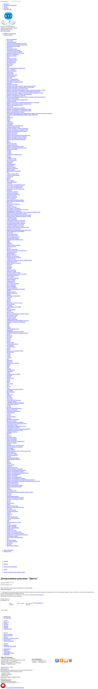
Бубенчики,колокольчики (13, 411)
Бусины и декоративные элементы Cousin (18, 313)
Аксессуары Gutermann (13, 283)
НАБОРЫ (9, 466)
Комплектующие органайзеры (15, 446)
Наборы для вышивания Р (13, 474)
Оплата (6, 6)
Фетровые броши (11, 540)
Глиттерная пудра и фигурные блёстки (17, 423)
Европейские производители (14, 154)
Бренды (6, 637)
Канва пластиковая (12, 440)
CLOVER (9, 183)
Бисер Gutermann (11, 285)
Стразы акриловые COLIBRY (14, 51)
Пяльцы (9, 339)
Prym (8, 57)
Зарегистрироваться (6, 589)
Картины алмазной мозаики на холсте (17, 43)
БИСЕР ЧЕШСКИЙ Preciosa (14, 408)
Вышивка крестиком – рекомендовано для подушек (20, 87)
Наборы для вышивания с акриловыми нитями (19, 109)
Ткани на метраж (11, 269)
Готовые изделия (11, 62)
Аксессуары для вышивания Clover (16, 184)
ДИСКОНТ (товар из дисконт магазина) (17, 333)
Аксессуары (10, 72)
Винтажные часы (11, 61)
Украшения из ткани (12, 536)
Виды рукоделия (8, 635)
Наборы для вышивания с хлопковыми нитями (19, 110)
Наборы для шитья (11, 206)
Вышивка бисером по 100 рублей (15, 53)
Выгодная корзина (8, 550)
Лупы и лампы (10, 464)
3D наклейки (10, 345)
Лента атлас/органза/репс (13, 237)
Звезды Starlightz (11, 309)
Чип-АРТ (9, 544)
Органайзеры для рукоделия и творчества (17, 209)
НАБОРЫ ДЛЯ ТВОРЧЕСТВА (15, 125)
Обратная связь (8, 9)
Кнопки (9, 444)
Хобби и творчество (12, 319)
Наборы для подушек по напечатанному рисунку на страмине (23, 102)
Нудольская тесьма (12, 490)
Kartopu (9, 294)
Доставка (6, 8)
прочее (8, 500)
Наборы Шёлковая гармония (14, 486)
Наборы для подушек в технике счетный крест (19, 103)
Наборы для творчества (10, 33)
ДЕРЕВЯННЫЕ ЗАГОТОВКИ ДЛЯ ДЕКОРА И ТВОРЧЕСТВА (23, 212)
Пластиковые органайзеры (14, 210)
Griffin (8, 372)
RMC (8, 393)
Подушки (9, 337)
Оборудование (7, 639)
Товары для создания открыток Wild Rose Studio (19, 260)
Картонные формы (12, 442)
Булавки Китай (11, 412)
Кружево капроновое (12, 455)
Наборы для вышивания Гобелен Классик (18, 473)
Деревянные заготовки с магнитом (16, 220)
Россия (8, 156)
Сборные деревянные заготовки (15, 226)
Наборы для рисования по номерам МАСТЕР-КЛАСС (21, 479)
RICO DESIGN (11, 392)
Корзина (6, 626)
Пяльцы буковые (11, 167)
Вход (2, 31)
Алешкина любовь (11, 401)
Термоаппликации (11, 42)
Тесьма (8, 523)
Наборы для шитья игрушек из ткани (16, 138)
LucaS (8, 116)
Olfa (8, 385)
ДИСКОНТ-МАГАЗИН (10, 646)
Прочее (9, 248)
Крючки (9, 456)
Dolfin (8, 366)
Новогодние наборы (12, 149)
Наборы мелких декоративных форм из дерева (19, 216)
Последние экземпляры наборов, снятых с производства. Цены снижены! (26, 97)
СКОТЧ (9, 512)
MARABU (9, 243)
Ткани (8, 341)
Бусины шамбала (11, 416)
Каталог (6, 564)
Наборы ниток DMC (12, 75)
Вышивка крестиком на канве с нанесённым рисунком (21, 86)
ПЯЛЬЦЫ (9, 162)
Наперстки (9, 335)
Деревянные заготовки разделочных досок (18, 227)
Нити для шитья (11, 69)
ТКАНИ (9, 268)
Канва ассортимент (12, 438)
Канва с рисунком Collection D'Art (15, 441)
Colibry (8, 298)
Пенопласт (9, 264)
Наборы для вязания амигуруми (15, 146)
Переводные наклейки (13, 496)
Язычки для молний (12, 197)
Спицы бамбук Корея (12, 516)
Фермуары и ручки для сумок (14, 302)
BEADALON (10, 352)
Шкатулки (9, 47)
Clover (8, 353)
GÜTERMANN (11, 282)
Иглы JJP (9, 436)
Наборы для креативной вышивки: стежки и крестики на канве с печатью (26, 90)
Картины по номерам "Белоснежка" (16, 322)
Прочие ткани (10, 503)
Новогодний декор (12, 143)
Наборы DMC (10, 73)
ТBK (8, 521)
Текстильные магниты (12, 275)
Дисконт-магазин (11, 318)
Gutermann (9, 375)
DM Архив (9, 361)
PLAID (8, 386)
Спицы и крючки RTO (13, 173)
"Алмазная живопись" (12, 344)
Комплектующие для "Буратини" (15, 445)
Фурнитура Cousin (11, 316)
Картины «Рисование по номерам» (16, 108)
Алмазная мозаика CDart (13, 127)
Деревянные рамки (12, 217)
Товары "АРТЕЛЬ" (12, 526)
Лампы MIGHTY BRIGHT (14, 459)
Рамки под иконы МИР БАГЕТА (15, 507)
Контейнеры (10, 448)
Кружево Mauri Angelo (12, 238)
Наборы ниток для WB (13, 363)
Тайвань (9, 157)
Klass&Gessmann (11, 164)
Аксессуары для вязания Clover (15, 186)
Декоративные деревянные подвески (16, 426)
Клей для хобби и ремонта (13, 245)
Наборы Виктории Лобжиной (14, 468)
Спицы (8, 515)
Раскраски (9, 508)
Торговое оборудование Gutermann (16, 289)
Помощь (6, 627)
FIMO (8, 241)
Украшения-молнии (12, 49)
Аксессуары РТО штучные (14, 400)
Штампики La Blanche (12, 545)
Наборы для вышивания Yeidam (15, 471)
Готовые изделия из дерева (14, 228)
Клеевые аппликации (12, 193)
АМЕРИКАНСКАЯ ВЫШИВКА (15, 403)
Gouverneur (10, 124)
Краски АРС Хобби (12, 453)
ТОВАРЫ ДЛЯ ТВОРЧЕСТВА (15, 239)
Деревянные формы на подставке (15, 224)
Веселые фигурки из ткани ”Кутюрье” (17, 274)
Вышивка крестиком (12, 84)
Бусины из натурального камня (15, 350)
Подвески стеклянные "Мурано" (15, 499)
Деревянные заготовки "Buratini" (15, 331)
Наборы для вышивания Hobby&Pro (16, 470)
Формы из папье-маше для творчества (17, 250)
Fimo (8, 140)
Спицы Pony (10, 176)
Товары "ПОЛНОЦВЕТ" (13, 527)
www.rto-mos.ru (4, 1)
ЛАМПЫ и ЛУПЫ (12, 158)
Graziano (9, 153)
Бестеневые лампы (12, 160)
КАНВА (9, 150)
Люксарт (9, 265)
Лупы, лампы (10, 161)
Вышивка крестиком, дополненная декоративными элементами (23, 91)
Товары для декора (11, 530)
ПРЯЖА (9, 290)
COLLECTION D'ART (13, 98)
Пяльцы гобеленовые (12, 505)
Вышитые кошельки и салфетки (15, 422)
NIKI (8, 382)
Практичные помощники (13, 194)
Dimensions (9, 360)
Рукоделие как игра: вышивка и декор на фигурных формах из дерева (25, 92)
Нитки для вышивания (13, 54)
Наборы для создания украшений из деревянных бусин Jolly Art (23, 481)
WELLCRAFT (10, 276)
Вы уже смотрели (38, 603)
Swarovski (9, 297)
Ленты (8, 462)
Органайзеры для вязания (13, 50)
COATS (9, 355)
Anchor (8, 348)
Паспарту (9, 495)
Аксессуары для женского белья (15, 199)
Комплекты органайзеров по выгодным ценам (19, 230)
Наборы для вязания (12, 475)
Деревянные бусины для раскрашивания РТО (19, 429)
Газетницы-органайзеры (13, 204)
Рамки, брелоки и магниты (14, 263)
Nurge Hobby (10, 383)
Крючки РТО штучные (13, 457)
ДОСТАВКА (7, 651)
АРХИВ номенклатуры (13, 328)
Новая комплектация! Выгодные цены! (17, 44)
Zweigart (9, 151)
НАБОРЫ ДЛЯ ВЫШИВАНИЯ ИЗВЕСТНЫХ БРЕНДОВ (22, 114)
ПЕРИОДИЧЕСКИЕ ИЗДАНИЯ (15, 497)
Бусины (9, 300)
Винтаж (9, 178)
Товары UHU (10, 529)
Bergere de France (11, 291)
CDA (8, 324)
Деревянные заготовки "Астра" (15, 430)
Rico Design (10, 390)
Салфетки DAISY (11, 258)
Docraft (8, 364)
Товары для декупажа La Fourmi (15, 533)
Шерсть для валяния (12, 249)
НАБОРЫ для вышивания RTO (15, 81)
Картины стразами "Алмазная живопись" (17, 128)
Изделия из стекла (11, 437)
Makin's (9, 242)
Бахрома (9, 407)
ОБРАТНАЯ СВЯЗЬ (9, 653)
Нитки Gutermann (11, 286)
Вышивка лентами (11, 55)
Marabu (8, 142)
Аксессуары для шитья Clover (14, 187)
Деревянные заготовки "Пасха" (15, 389)
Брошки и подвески (12, 409)
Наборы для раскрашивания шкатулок (17, 147)
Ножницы (9, 489)
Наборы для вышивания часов (15, 105)
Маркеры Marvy (11, 253)
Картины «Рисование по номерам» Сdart (17, 130)
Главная (6, 561)
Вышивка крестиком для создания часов (17, 88)
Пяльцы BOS (10, 165)
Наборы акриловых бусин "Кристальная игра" (19, 451)
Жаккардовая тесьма (12, 235)
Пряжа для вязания (12, 71)
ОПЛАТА (6, 650)
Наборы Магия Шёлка (12, 482)
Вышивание (10, 330)
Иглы (8, 179)
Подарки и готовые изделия (11, 638)
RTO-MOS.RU (7, 618)
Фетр (8, 538)
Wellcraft (9, 396)
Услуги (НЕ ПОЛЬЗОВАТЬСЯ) (15, 537)
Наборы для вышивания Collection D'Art (17, 99)
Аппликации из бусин (12, 404)
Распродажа (10, 40)
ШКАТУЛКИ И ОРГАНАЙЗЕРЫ (15, 201)
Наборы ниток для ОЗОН (13, 374)
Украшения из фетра (12, 60)
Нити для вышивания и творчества (16, 68)
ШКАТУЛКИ (10, 342)
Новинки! (9, 83)
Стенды (9, 519)
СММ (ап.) (9, 514)
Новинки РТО (7, 551)
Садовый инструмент (12, 511)
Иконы (8, 308)
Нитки (8, 488)
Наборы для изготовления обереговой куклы (18, 135)
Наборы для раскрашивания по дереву (17, 131)
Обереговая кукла (11, 246)
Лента (8, 460)
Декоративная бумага (12, 145)
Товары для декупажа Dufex (14, 532)
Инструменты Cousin (12, 315)
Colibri (8, 356)
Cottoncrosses (10, 123)
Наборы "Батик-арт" (12, 134)
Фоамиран (9, 267)
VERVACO (10, 121)
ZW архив (9, 397)
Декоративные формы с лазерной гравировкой (19, 215)
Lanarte (8, 327)
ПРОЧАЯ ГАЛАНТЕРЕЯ (13, 296)
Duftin (8, 120)
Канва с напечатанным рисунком (15, 112)
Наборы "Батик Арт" (12, 467)
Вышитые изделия (11, 58)
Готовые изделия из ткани (13, 272)
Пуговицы (9, 65)
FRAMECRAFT (11, 370)
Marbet (8, 349)
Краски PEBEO (11, 449)
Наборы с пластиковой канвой (15, 485)
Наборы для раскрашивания (14, 477)
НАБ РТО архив (11, 346)
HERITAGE (10, 117)
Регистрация (7, 31)
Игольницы (10, 205)
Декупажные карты (12, 252)
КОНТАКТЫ (7, 649)
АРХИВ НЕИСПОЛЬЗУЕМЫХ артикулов (18, 320)
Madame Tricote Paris (12, 293)
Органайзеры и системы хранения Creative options (20, 492)
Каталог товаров (8, 35)
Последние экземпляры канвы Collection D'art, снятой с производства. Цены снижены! (29, 113)
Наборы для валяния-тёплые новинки (16, 136)
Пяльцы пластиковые (12, 168)
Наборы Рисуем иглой (12, 484)
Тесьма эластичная (11, 525)
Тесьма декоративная (12, 234)
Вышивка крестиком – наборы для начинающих (19, 94)
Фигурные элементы (12, 541)
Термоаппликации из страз (14, 522)
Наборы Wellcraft (11, 279)
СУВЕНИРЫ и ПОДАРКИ (14, 307)
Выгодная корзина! (12, 39)
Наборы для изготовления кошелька (16, 139)
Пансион (9, 493)
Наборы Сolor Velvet (12, 132)
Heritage (9, 377)
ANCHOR (9, 77)
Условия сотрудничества (10, 5)
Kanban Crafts (10, 378)
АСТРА (9, 405)
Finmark (9, 368)
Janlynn (8, 119)
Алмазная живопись (12, 431)
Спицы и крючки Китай (13, 175)
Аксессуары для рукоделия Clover (15, 189)
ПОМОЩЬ (6, 654)
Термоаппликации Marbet (13, 46)
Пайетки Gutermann (12, 287)
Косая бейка (10, 64)
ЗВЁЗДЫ (9, 433)
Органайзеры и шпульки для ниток (16, 221)
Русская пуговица (11, 510)
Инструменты (10, 180)
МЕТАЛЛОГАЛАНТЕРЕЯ (14, 171)
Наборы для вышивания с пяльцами (16, 95)
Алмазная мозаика (11, 101)
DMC (8, 66)
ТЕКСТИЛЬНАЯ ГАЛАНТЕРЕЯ (15, 231)
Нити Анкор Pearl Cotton (13, 80)
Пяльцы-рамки (10, 169)
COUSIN (9, 311)
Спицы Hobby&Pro (12, 182)
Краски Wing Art (11, 452)
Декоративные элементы (13, 427)
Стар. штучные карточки (13, 518)
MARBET (9, 190)
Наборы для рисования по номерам (16, 478)
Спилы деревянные (12, 219)
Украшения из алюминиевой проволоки (17, 534)
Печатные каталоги (9, 641)
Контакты (6, 3)
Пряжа (8, 504)
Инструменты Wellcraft (13, 278)
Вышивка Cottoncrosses (13, 419)
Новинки (6, 645)
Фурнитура (10, 543)
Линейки (9, 463)
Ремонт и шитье (11, 280)
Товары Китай (10, 304)
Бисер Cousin (10, 312)
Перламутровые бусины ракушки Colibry (14, 572)
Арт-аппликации (11, 198)
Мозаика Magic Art (11, 254)
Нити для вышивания (12, 79)
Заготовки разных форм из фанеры (16, 223)
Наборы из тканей (11, 271)
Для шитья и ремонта (12, 191)
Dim (8, 359)
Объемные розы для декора (14, 257)
